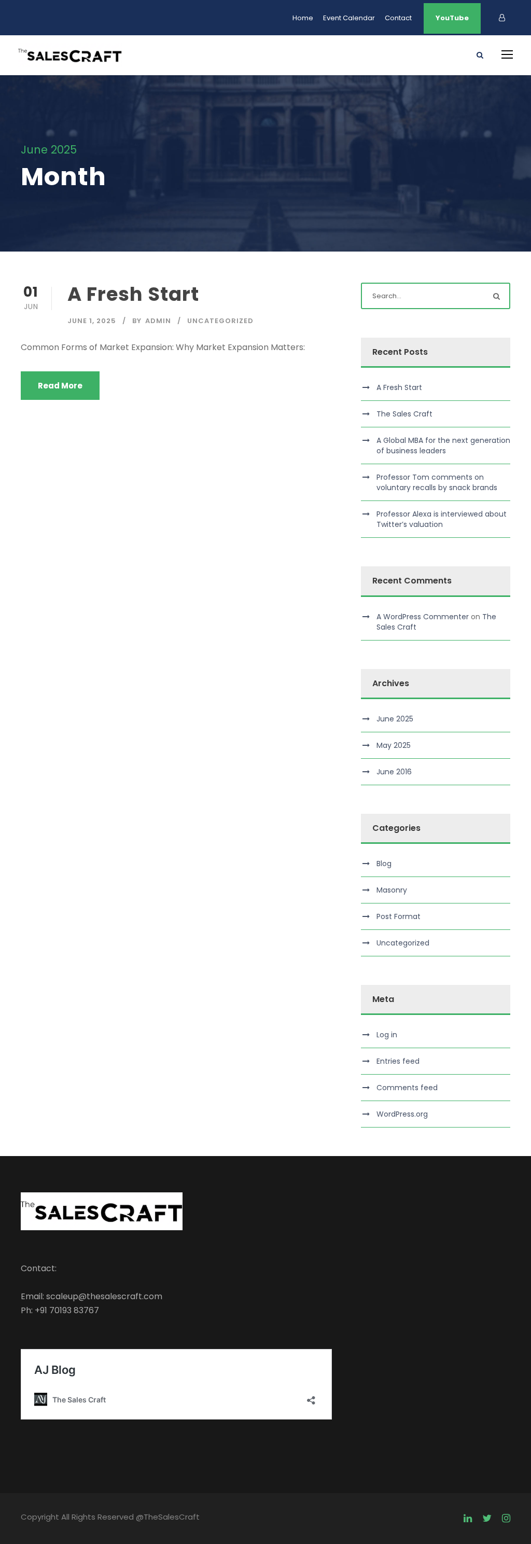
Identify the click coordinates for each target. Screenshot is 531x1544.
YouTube (452, 18)
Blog (384, 863)
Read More (60, 385)
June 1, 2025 (91, 321)
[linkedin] (468, 1518)
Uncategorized (220, 321)
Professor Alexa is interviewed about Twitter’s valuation (441, 519)
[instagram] (506, 1518)
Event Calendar (349, 18)
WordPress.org (402, 1114)
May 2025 (393, 745)
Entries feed (398, 1061)
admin (158, 321)
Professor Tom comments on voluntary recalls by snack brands (436, 482)
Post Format (398, 916)
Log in (386, 1035)
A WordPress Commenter (422, 616)
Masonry (391, 890)
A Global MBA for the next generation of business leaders (443, 445)
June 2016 (394, 772)
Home (302, 18)
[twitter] (487, 1518)
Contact (398, 18)
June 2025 (394, 719)
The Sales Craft (404, 414)
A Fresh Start (133, 294)
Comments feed (407, 1087)
